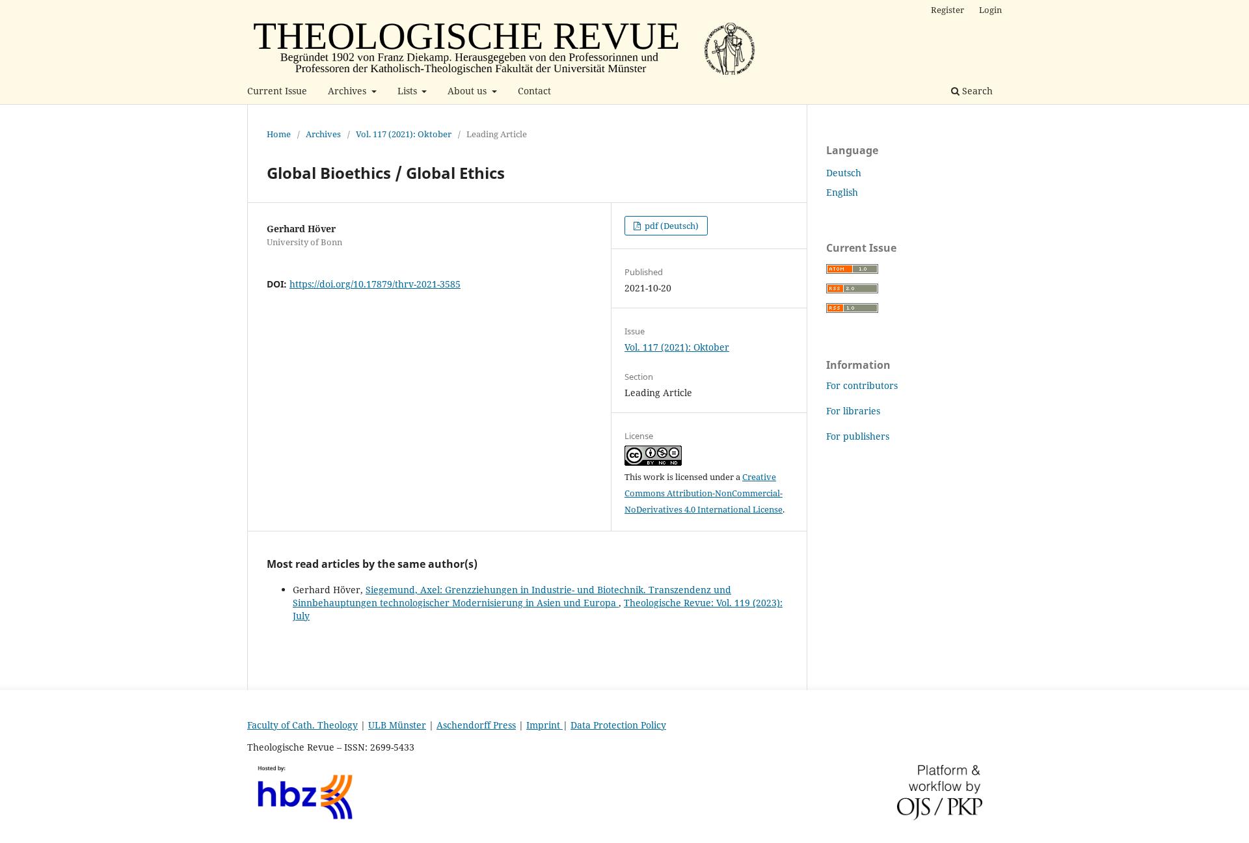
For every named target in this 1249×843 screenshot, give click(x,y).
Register (947, 10)
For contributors (862, 385)
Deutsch (843, 173)
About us (468, 91)
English (842, 192)
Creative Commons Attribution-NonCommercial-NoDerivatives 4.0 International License (703, 493)
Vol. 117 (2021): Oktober (403, 134)
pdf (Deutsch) (671, 226)
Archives (348, 91)
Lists (408, 91)
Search (976, 91)
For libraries (853, 411)
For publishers (857, 436)
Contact (534, 91)
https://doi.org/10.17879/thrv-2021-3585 (375, 284)
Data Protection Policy (618, 725)
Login (990, 10)
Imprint (544, 725)
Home (279, 134)
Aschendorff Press (476, 725)
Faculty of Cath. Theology (302, 725)
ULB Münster (397, 725)
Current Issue (277, 91)
